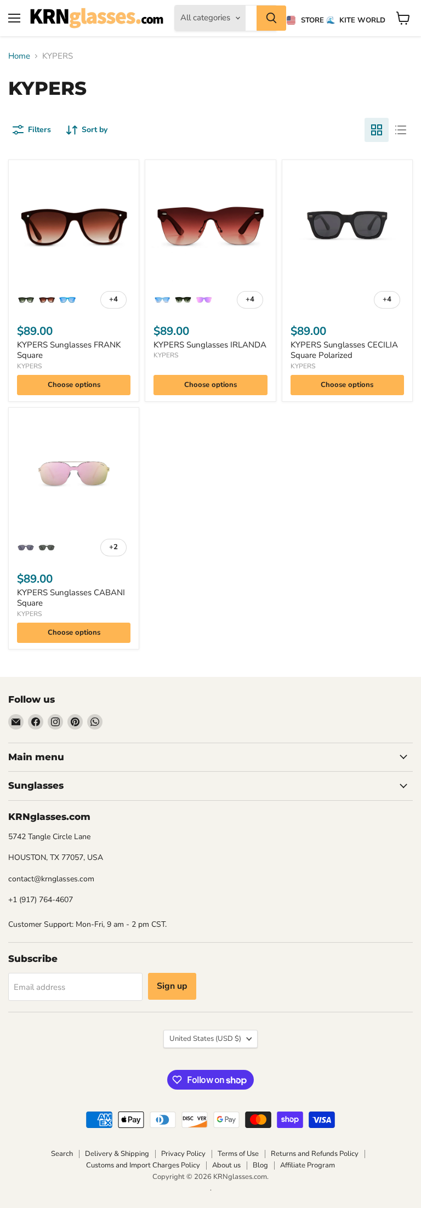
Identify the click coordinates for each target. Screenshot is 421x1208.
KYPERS (29, 366)
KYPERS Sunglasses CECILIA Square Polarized (344, 350)
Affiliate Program (307, 1165)
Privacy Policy (183, 1154)
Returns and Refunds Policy (315, 1154)
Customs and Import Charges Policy (143, 1165)
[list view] (401, 130)
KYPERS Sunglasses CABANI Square (71, 598)
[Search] (271, 18)
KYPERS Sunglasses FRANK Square (69, 350)
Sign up (172, 986)
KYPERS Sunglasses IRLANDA (209, 344)
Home (19, 56)
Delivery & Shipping (117, 1154)
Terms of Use (238, 1154)
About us (226, 1165)
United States (205, 1039)
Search (62, 1154)
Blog (260, 1165)
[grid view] (377, 130)
